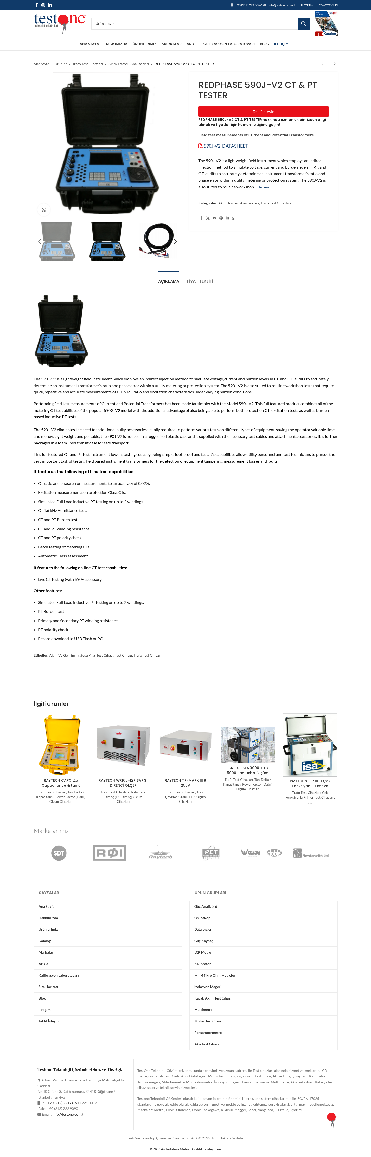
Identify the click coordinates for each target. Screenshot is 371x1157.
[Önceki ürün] (322, 64)
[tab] (168, 278)
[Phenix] (261, 853)
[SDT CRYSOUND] (58, 853)
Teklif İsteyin (263, 111)
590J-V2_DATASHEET (225, 146)
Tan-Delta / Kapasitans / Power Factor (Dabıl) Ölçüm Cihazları (60, 797)
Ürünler (61, 64)
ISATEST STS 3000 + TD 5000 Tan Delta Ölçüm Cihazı (247, 772)
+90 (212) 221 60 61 (249, 5)
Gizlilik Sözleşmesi (206, 1149)
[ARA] (304, 24)
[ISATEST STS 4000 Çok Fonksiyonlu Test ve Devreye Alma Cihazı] (310, 745)
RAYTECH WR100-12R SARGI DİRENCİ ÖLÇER (123, 783)
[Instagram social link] (43, 5)
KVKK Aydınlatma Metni (169, 1149)
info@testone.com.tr (282, 5)
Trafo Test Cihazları (87, 64)
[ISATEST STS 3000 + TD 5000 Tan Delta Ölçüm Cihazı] (248, 745)
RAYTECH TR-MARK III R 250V (185, 783)
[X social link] (207, 218)
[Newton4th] (312, 853)
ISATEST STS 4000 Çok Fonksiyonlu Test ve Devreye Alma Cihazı (310, 786)
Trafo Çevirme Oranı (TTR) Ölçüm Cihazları (185, 797)
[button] (40, 241)
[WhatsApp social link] (234, 218)
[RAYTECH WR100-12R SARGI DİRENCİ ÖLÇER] (123, 745)
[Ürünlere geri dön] (328, 64)
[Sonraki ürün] (334, 64)
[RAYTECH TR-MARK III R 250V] (185, 745)
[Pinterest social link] (221, 218)
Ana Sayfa (41, 64)
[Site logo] (60, 23)
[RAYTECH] (160, 853)
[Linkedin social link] (50, 5)
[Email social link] (214, 218)
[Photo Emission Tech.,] (210, 853)
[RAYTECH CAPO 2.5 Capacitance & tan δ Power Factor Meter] (61, 745)
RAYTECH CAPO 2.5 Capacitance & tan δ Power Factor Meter (61, 785)
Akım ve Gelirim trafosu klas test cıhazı (81, 655)
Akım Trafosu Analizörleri (128, 64)
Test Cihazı (123, 655)
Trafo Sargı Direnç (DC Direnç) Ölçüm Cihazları (125, 797)
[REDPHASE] (109, 853)
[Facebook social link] (37, 5)
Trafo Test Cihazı (147, 655)
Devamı (263, 187)
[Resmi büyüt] (43, 209)
